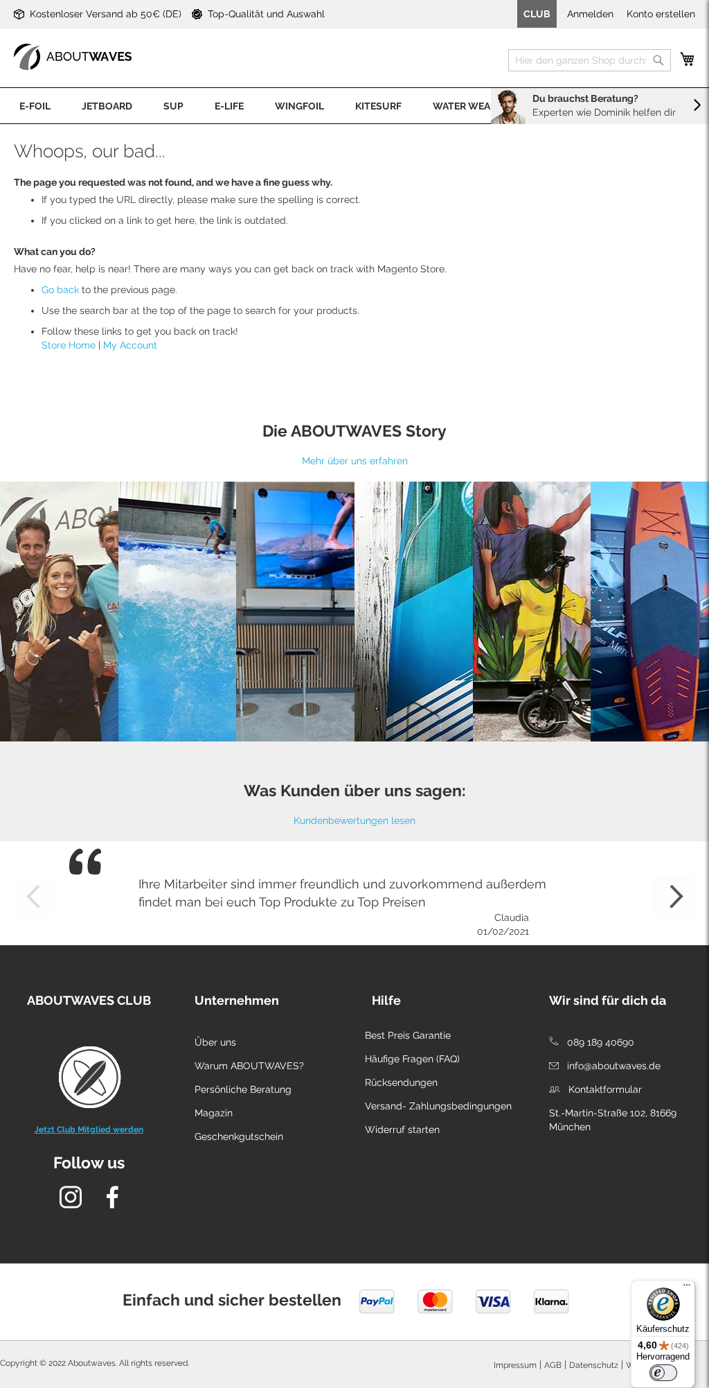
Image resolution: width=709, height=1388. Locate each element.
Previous (34, 896)
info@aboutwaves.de (612, 1065)
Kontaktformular (604, 1089)
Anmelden (590, 13)
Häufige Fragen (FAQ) (412, 1058)
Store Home (69, 345)
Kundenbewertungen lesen (354, 820)
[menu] (354, 105)
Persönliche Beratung (243, 1089)
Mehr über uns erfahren (355, 460)
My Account (130, 345)
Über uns (215, 1042)
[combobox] (589, 60)
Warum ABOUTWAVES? (249, 1065)
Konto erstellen (661, 13)
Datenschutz (593, 1365)
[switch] (663, 1372)
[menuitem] (35, 105)
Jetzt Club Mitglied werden (89, 1129)
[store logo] (73, 57)
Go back (60, 289)
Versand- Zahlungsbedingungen (438, 1106)
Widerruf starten (402, 1129)
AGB (553, 1365)
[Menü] (687, 1288)
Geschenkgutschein (239, 1136)
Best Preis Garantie (408, 1035)
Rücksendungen (401, 1082)
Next (674, 896)
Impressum (515, 1365)
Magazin (214, 1112)
